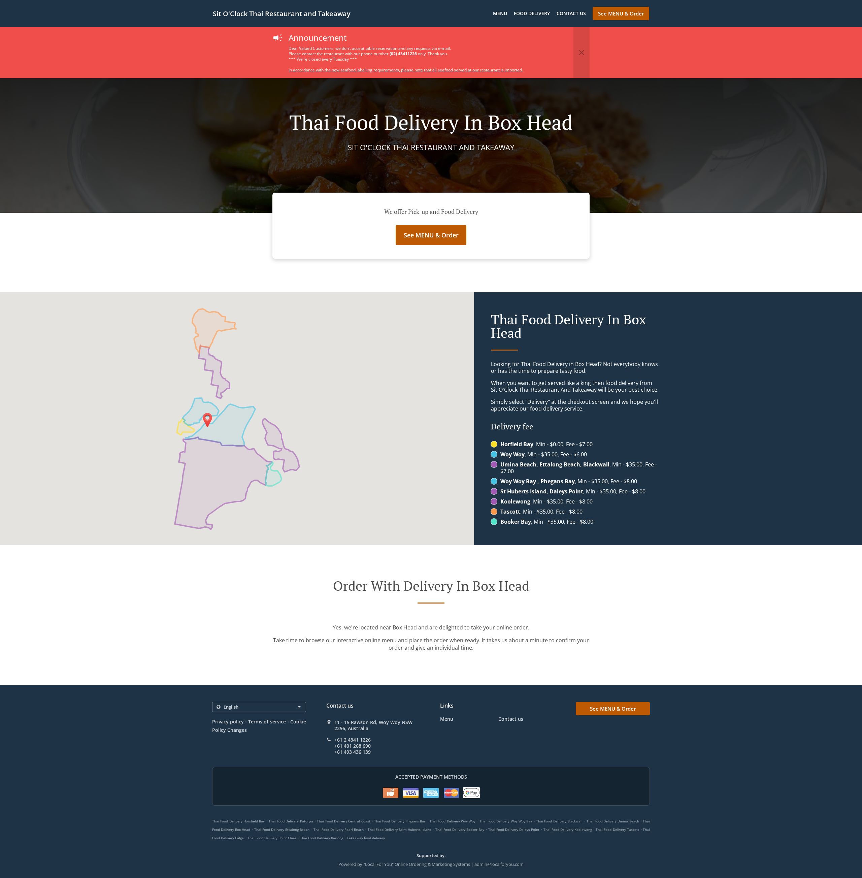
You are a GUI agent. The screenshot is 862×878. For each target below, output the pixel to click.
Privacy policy (228, 721)
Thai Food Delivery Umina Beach (613, 821)
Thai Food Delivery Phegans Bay (400, 821)
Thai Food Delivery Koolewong (567, 829)
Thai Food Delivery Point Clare (271, 838)
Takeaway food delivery (366, 838)
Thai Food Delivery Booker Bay (460, 829)
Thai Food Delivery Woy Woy (452, 821)
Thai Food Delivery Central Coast (343, 821)
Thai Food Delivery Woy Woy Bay (505, 821)
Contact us (571, 13)
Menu (500, 13)
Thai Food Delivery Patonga (291, 821)
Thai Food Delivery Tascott (617, 829)
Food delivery (532, 13)
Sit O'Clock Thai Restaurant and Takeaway (282, 13)
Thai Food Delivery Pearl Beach (338, 829)
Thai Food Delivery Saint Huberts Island (400, 829)
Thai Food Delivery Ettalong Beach (282, 829)
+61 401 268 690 (352, 746)
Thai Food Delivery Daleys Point (514, 829)
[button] (581, 52)
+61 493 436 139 (352, 752)
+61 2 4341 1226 (352, 740)
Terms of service (267, 721)
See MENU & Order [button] (621, 13)
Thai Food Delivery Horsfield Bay (238, 821)
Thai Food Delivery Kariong (321, 838)
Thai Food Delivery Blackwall (559, 821)
